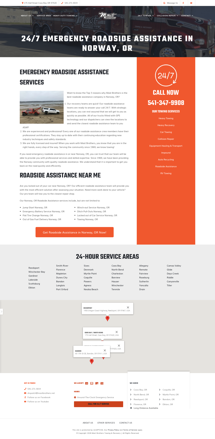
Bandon (60, 281)
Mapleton (61, 273)
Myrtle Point (90, 273)
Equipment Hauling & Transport (165, 145)
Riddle (170, 277)
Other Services (106, 422)
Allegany (143, 265)
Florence (60, 269)
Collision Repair (166, 138)
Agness (87, 285)
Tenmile (116, 289)
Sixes (86, 265)
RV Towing (165, 173)
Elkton (32, 287)
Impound (166, 152)
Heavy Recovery (166, 125)
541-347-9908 (166, 103)
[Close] (116, 331)
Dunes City (61, 277)
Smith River (62, 265)
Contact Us (125, 422)
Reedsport (34, 267)
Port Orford (62, 289)
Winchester (118, 285)
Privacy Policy (113, 429)
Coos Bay (116, 265)
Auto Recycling (166, 159)
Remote (143, 269)
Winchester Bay (37, 271)
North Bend (118, 269)
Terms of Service (130, 429)
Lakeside (33, 279)
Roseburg (144, 277)
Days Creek (173, 273)
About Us (88, 422)
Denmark (88, 269)
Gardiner (33, 275)
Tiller (169, 285)
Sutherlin (144, 281)
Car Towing (166, 131)
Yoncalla (143, 285)
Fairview (143, 273)
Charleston (117, 273)
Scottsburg (34, 283)
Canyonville (173, 281)
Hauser (115, 281)
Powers (87, 281)
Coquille (88, 277)
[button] (107, 318)
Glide (169, 269)
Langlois (60, 285)
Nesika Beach (91, 289)
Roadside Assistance (166, 166)
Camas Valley (174, 265)
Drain (142, 289)
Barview (116, 277)
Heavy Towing (166, 118)
